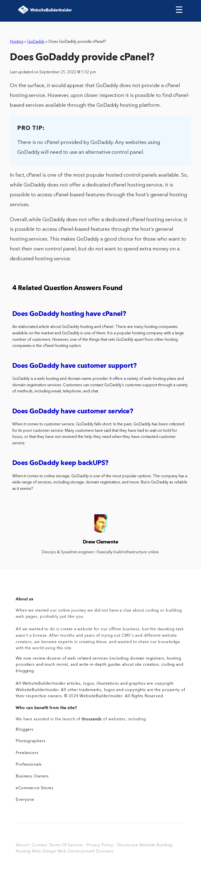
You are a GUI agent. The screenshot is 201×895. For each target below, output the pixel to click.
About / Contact (31, 845)
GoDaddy (36, 42)
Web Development (76, 851)
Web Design (44, 851)
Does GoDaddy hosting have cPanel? (69, 314)
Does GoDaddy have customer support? (74, 366)
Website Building (155, 845)
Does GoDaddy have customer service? (72, 411)
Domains (104, 851)
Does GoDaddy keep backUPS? (60, 463)
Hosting (16, 42)
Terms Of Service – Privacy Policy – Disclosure (93, 845)
